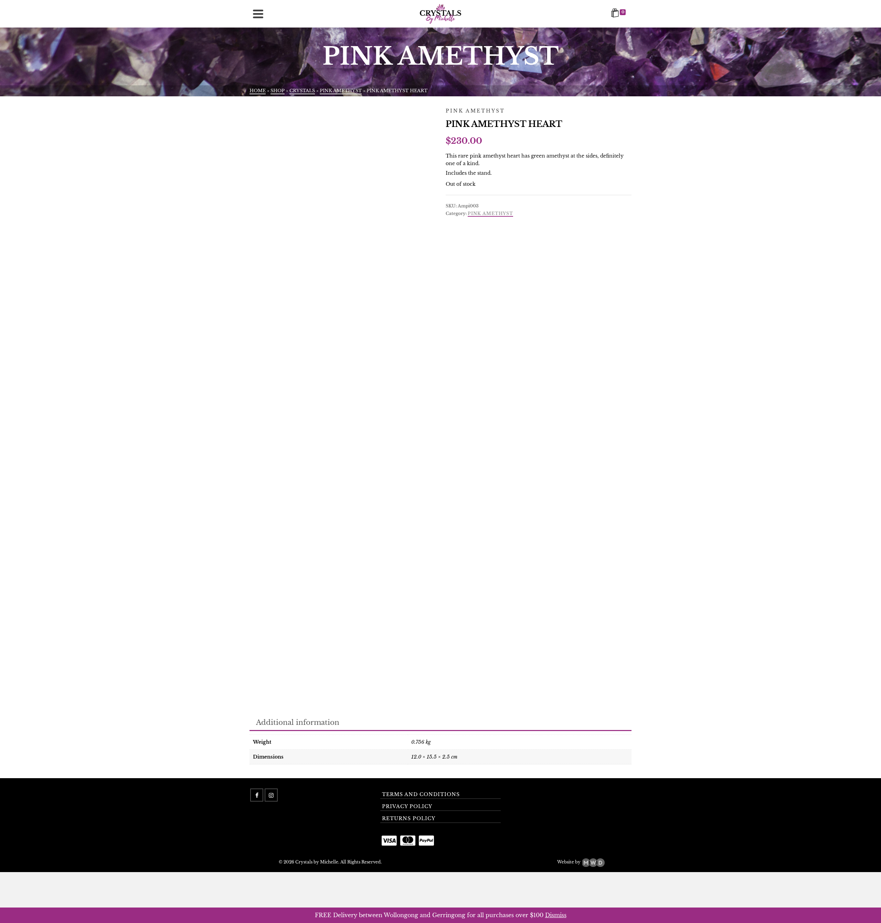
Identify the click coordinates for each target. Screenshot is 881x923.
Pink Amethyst (490, 213)
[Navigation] (258, 14)
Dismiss (555, 915)
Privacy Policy (407, 806)
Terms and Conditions (421, 794)
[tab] (298, 723)
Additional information (297, 722)
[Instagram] (271, 795)
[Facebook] (256, 795)
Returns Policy (408, 818)
